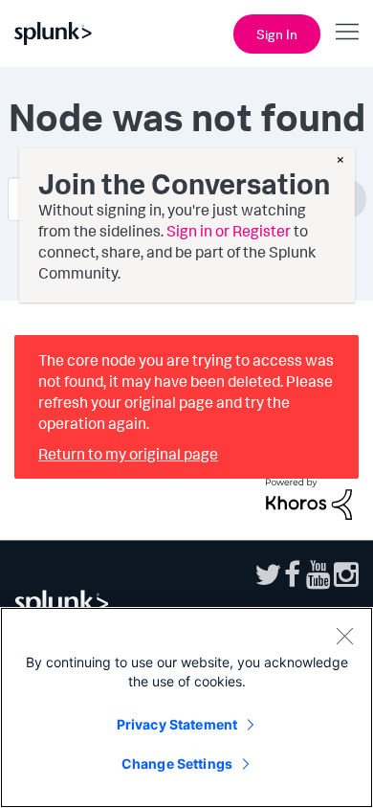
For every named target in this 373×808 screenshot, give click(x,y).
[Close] (344, 635)
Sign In (276, 34)
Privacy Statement (177, 724)
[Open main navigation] (347, 31)
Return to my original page (128, 453)
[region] (186, 707)
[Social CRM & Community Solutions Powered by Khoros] (309, 496)
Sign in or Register (228, 230)
